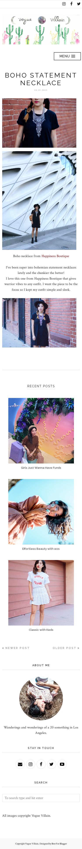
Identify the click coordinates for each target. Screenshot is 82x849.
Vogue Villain (31, 843)
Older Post (65, 648)
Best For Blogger (59, 843)
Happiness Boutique (55, 256)
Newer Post (17, 648)
